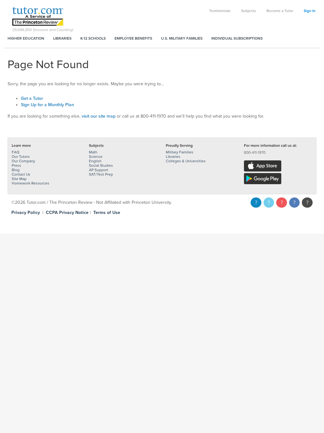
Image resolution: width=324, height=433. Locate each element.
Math (93, 152)
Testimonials (220, 11)
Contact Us (21, 174)
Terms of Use (106, 212)
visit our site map (98, 116)
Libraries (62, 38)
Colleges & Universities (186, 161)
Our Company (23, 161)
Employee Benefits (133, 38)
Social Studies (101, 165)
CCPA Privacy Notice (67, 212)
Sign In (309, 11)
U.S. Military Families (181, 38)
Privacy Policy (25, 212)
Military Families (179, 152)
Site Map (19, 179)
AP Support (98, 170)
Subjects (248, 11)
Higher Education (26, 38)
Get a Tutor (32, 98)
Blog (16, 170)
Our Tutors (21, 156)
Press (16, 165)
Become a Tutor (279, 11)
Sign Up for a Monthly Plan (47, 104)
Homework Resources (30, 183)
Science (96, 156)
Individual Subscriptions (237, 38)
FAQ (15, 152)
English (95, 161)
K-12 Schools (93, 38)
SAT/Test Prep (101, 174)
